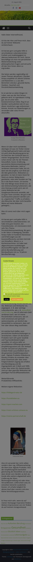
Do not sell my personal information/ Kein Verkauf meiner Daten (16, 295)
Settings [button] (7, 299)
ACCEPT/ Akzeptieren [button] (17, 299)
